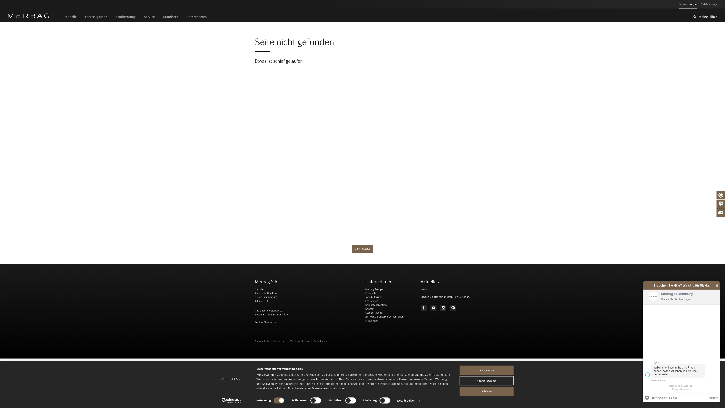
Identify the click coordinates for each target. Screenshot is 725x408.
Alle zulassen (486, 370)
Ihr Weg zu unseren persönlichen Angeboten (384, 318)
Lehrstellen (371, 301)
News (424, 289)
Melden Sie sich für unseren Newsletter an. (445, 297)
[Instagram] (443, 308)
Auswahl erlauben (486, 380)
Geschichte (371, 293)
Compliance (320, 341)
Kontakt (369, 309)
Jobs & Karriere (373, 297)
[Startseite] (34, 15)
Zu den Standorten (266, 322)
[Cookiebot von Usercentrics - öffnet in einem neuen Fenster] (231, 400)
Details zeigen (406, 401)
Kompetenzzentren (376, 305)
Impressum (279, 341)
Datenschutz (262, 341)
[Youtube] (433, 308)
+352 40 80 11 (263, 301)
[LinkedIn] (453, 308)
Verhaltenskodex (299, 341)
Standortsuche (373, 312)
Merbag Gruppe (374, 289)
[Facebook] (424, 308)
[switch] (315, 400)
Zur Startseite (362, 248)
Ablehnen (486, 391)
